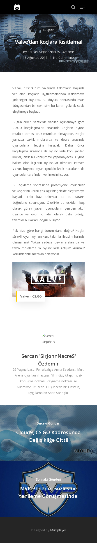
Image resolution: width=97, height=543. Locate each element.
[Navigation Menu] (82, 7)
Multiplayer (58, 530)
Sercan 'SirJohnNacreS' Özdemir (51, 52)
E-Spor (48, 30)
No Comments (64, 57)
